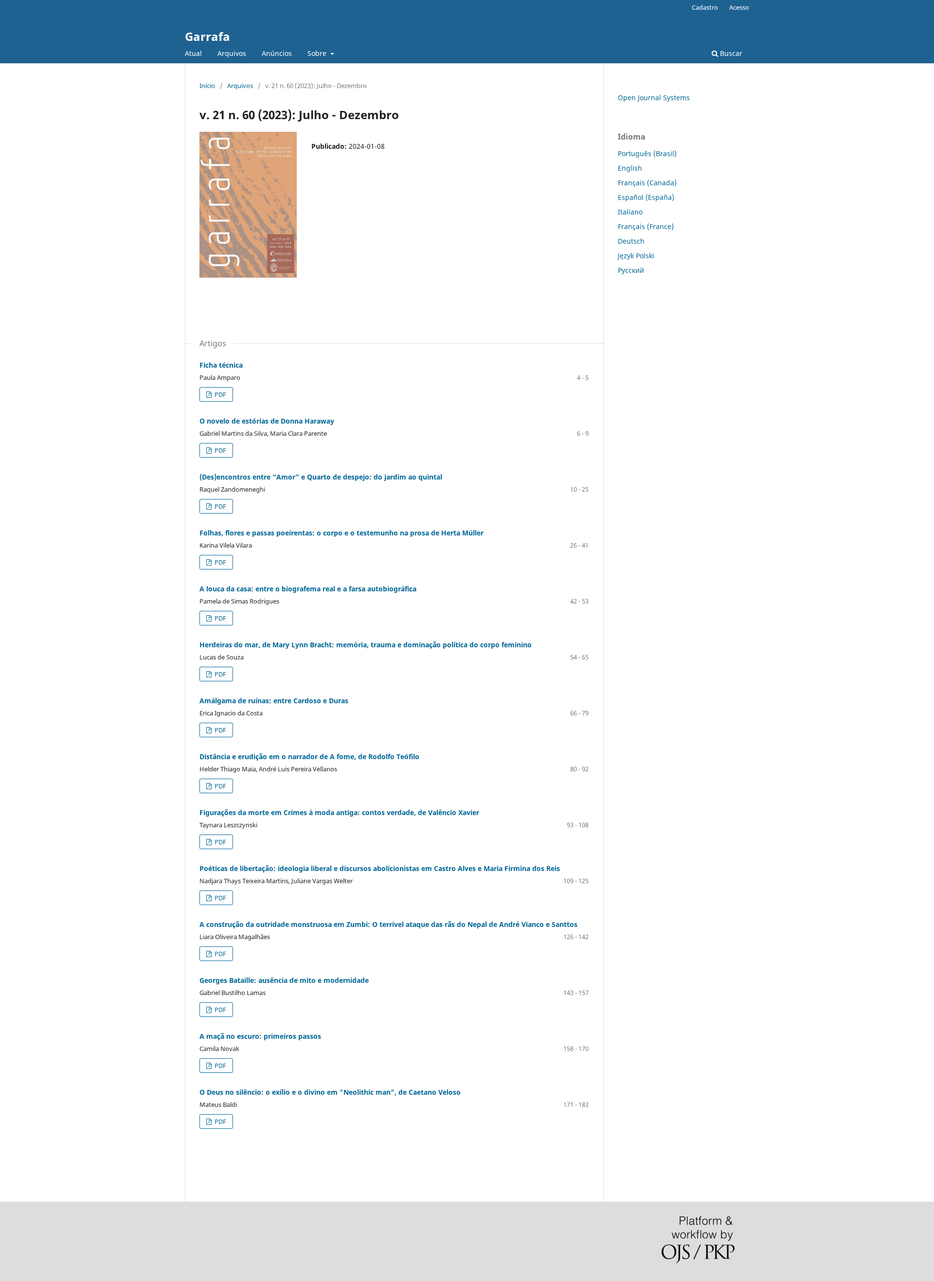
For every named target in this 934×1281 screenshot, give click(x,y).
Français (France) (646, 226)
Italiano (630, 211)
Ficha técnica (221, 365)
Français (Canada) (647, 182)
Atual (193, 53)
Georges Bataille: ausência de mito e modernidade (284, 980)
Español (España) (646, 197)
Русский (631, 270)
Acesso (739, 7)
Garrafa (207, 36)
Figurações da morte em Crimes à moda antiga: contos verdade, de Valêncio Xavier (339, 812)
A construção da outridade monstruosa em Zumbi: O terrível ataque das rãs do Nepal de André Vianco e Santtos (388, 924)
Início (207, 85)
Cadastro (705, 7)
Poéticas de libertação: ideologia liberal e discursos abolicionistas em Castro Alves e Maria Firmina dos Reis (379, 868)
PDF (219, 394)
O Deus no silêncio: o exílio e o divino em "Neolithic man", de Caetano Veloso (330, 1092)
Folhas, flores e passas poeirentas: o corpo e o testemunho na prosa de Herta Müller (341, 532)
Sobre (317, 53)
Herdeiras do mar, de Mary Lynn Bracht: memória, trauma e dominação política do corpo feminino (365, 644)
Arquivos (231, 53)
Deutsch (631, 241)
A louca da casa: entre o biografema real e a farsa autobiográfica (307, 588)
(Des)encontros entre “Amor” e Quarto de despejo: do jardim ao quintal (320, 476)
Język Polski (636, 255)
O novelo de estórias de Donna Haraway (266, 421)
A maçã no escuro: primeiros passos (260, 1036)
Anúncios (277, 53)
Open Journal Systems (654, 97)
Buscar (730, 53)
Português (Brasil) (647, 153)
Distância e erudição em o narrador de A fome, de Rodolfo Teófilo (309, 756)
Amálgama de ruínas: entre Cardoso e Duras (273, 700)
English (630, 168)
